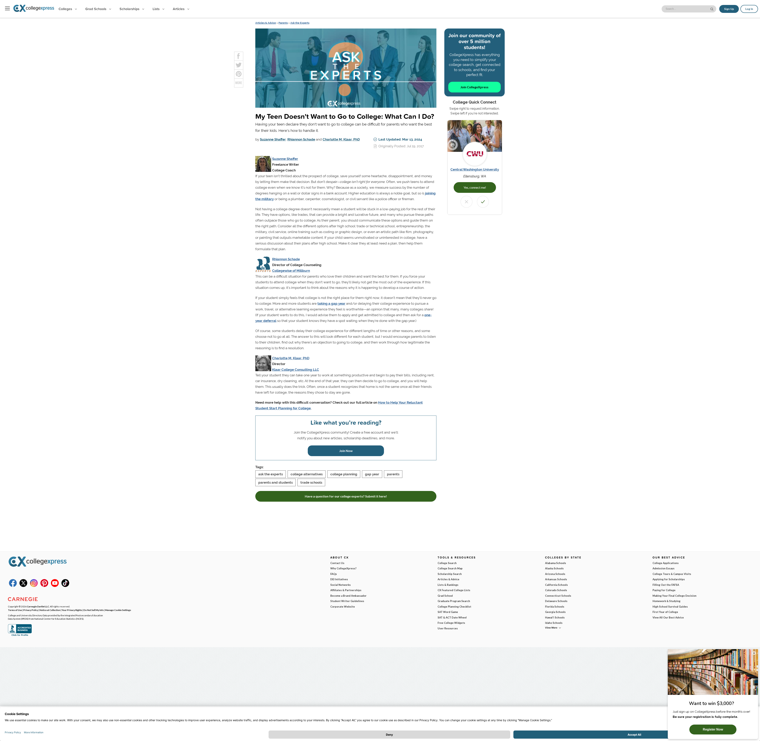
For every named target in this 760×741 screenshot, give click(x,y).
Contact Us (337, 563)
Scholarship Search (450, 573)
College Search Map (450, 568)
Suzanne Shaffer (273, 139)
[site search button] (712, 9)
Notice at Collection (50, 610)
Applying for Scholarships (669, 579)
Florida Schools (554, 606)
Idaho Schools (553, 622)
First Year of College (665, 612)
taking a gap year (331, 303)
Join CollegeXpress (474, 87)
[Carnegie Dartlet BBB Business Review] (20, 635)
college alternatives (307, 474)
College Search (447, 563)
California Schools (556, 584)
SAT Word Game (448, 612)
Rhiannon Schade (301, 139)
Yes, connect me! (475, 187)
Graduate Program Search (454, 601)
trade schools (311, 482)
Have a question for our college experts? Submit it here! (346, 496)
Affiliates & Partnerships (345, 590)
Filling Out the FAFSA (666, 584)
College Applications (666, 563)
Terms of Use (15, 610)
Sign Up (729, 8)
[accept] (483, 202)
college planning (343, 474)
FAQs (333, 573)
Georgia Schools (555, 612)
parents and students (275, 482)
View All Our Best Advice (668, 617)
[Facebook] (13, 586)
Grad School (445, 595)
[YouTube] (55, 586)
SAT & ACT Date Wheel (452, 617)
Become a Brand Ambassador (348, 595)
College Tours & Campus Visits (672, 573)
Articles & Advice (265, 22)
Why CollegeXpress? (343, 568)
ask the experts (270, 474)
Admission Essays (663, 568)
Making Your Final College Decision (674, 595)
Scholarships (130, 8)
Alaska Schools (554, 568)
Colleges (65, 8)
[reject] (466, 202)
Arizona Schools (555, 573)
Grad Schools (96, 8)
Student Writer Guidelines (347, 601)
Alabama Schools (555, 563)
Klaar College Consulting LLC (295, 370)
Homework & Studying (666, 601)
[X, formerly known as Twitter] (23, 586)
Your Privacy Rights (72, 610)
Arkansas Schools (556, 579)
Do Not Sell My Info (94, 610)
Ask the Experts (299, 22)
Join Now (346, 451)
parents (393, 474)
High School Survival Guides (670, 606)
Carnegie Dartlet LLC (38, 606)
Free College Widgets (451, 622)
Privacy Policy (30, 610)
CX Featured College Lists (454, 590)
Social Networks (340, 584)
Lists (157, 8)
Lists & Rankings (448, 584)
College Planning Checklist (454, 606)
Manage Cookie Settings (118, 610)
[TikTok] (65, 586)
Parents (283, 22)
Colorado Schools (556, 590)
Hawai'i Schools (555, 617)
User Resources (448, 628)
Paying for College (664, 590)
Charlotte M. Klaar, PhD (341, 139)
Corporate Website (342, 606)
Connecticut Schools (558, 595)
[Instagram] (34, 586)
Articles (179, 8)
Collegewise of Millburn (291, 271)
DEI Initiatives (339, 579)
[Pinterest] (44, 586)
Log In (749, 8)
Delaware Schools (556, 601)
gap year (372, 474)
